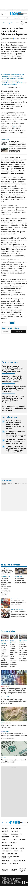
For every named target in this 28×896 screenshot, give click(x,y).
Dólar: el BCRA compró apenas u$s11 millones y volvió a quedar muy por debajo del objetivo (5, 656)
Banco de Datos (15, 834)
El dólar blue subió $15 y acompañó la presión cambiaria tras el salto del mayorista (23, 652)
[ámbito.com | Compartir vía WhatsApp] (15, 38)
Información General (9, 848)
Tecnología (18, 851)
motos (12, 126)
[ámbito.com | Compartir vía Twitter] (20, 38)
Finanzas (15, 831)
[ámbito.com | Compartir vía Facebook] (18, 38)
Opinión (4, 840)
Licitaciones (14, 863)
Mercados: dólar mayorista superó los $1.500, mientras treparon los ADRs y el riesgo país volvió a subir (13, 691)
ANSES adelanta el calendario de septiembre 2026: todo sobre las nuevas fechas (14, 408)
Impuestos (22, 9)
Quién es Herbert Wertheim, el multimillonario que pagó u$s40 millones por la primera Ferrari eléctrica (14, 82)
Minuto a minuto (6, 686)
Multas (4, 863)
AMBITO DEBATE (23, 870)
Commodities (17, 483)
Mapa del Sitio (12, 854)
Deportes (13, 842)
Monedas (4, 483)
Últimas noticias (16, 828)
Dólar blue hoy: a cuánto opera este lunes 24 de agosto (14, 761)
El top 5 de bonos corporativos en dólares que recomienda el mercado (14, 735)
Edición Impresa (7, 845)
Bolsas (10, 483)
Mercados (5, 837)
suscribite (21, 13)
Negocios (15, 837)
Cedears (24, 483)
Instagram (10, 822)
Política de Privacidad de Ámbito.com (10, 857)
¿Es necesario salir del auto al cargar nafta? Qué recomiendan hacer (17, 150)
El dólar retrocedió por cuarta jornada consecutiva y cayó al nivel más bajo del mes (13, 701)
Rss (3, 854)
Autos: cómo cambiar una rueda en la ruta (20, 581)
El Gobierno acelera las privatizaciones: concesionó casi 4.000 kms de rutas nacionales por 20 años (16, 449)
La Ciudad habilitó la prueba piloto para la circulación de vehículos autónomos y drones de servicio (6, 587)
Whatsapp (22, 822)
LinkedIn (14, 822)
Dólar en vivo (14, 9)
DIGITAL (5, 870)
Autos (17, 22)
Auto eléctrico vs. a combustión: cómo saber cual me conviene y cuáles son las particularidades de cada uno (17, 144)
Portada (5, 828)
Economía (16, 18)
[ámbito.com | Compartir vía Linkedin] (22, 38)
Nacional (23, 840)
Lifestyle (13, 840)
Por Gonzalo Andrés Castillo (7, 738)
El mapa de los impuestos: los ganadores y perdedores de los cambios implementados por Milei (16, 434)
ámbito (3, 22)
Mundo (4, 842)
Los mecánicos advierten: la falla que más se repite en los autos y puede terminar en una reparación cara (19, 614)
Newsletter (23, 822)
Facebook (6, 822)
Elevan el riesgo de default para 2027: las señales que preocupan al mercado (15, 441)
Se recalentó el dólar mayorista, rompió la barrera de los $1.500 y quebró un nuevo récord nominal (15, 424)
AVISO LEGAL (6, 861)
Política (4, 834)
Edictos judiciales (19, 861)
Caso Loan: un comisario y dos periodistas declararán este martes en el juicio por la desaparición (13, 399)
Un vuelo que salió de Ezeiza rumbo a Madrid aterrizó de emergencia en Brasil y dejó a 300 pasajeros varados (12, 379)
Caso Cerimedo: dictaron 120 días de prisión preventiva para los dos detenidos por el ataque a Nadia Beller (14, 389)
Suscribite (19, 331)
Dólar (7, 18)
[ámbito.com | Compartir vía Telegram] (24, 38)
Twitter (2, 822)
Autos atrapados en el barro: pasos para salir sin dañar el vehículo (18, 602)
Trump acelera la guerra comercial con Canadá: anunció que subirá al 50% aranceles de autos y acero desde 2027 (13, 76)
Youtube (18, 822)
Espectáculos (6, 851)
